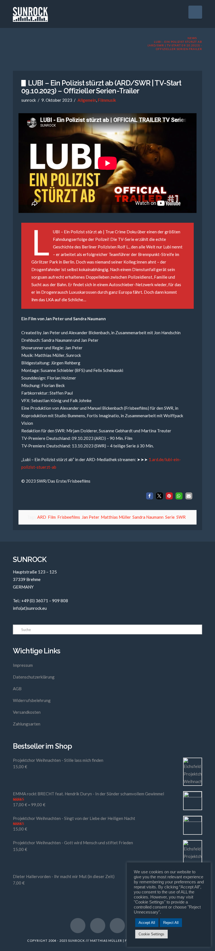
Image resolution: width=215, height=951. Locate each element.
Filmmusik (107, 100)
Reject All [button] (171, 923)
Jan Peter (90, 517)
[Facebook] (77, 925)
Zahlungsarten (26, 723)
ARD (41, 517)
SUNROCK (76, 940)
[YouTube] (97, 925)
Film (52, 517)
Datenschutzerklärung (34, 676)
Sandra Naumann (147, 517)
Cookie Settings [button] (151, 934)
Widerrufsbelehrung (32, 700)
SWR (181, 517)
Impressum (23, 665)
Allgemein (87, 100)
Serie (170, 517)
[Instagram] (117, 925)
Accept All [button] (147, 923)
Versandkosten (27, 712)
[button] (195, 12)
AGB (17, 688)
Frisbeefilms (68, 517)
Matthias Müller (116, 517)
